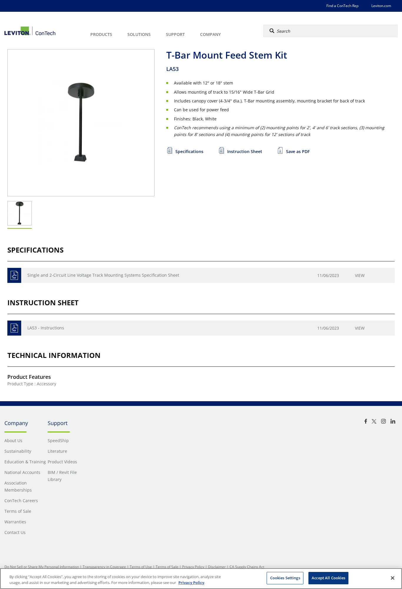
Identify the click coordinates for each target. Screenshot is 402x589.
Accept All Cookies (328, 577)
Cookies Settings (285, 577)
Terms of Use (141, 566)
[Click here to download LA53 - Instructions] (14, 328)
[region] (201, 578)
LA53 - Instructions (45, 328)
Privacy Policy (193, 566)
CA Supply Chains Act (247, 566)
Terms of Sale (167, 566)
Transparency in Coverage (104, 566)
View (360, 275)
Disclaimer (217, 566)
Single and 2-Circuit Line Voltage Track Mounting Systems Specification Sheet (103, 275)
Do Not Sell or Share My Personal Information (41, 566)
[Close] (392, 577)
